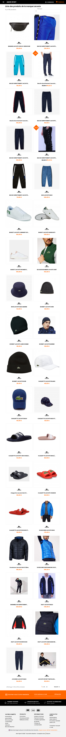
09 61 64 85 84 (53, 717)
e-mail (51, 727)
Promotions (23, 716)
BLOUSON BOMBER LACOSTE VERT (47, 269)
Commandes (8, 721)
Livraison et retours (39, 716)
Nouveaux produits (24, 718)
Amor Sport (11, 2)
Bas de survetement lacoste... (19, 121)
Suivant (57, 687)
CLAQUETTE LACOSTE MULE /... (47, 456)
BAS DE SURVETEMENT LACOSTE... (47, 46)
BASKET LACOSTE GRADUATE (46, 232)
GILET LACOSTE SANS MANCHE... (47, 642)
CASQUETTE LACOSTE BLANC (46, 381)
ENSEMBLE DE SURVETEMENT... (19, 604)
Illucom (48, 733)
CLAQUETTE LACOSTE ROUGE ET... (19, 530)
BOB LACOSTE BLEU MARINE (19, 307)
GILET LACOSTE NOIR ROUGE (19, 642)
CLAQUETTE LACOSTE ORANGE (47, 493)
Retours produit (9, 720)
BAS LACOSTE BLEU (46, 195)
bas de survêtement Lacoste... (46, 83)
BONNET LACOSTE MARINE (46, 344)
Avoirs (6, 723)
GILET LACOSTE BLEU (47, 604)
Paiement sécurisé (39, 718)
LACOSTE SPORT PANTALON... (46, 679)
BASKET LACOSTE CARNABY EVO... (19, 232)
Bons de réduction (9, 726)
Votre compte (10, 714)
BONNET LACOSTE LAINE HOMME (19, 344)
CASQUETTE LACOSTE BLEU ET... (47, 418)
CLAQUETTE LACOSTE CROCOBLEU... (19, 456)
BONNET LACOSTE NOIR (19, 381)
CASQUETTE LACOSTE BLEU (19, 418)
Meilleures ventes (24, 719)
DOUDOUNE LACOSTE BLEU (47, 530)
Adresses (7, 725)
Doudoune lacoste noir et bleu (19, 567)
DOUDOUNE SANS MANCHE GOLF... (47, 567)
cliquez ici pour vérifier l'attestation (48, 730)
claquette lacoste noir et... (19, 493)
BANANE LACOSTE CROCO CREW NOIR (19, 46)
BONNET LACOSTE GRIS (47, 307)
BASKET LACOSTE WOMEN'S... (19, 269)
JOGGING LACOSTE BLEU (19, 679)
